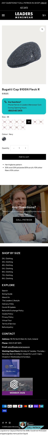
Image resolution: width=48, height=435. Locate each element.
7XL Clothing (7, 275)
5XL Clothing (7, 268)
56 (17, 122)
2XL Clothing (7, 258)
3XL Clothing (7, 262)
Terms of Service (9, 324)
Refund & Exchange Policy (13, 310)
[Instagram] (9, 423)
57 (23, 122)
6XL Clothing (7, 272)
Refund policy (7, 327)
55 (11, 122)
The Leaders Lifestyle (11, 300)
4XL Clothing (7, 265)
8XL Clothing (7, 278)
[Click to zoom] (42, 29)
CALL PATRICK (24, 220)
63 (17, 127)
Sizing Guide (7, 294)
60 (41, 122)
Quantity (5, 148)
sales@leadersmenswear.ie (19, 347)
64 (23, 127)
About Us (6, 297)
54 (4, 122)
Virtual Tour (7, 320)
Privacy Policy (7, 317)
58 (29, 122)
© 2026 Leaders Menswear (10, 427)
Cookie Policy (7, 314)
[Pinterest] (6, 423)
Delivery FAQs (8, 304)
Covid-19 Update (9, 307)
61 (4, 127)
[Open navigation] (8, 15)
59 (35, 122)
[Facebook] (2, 423)
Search (5, 291)
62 (11, 127)
